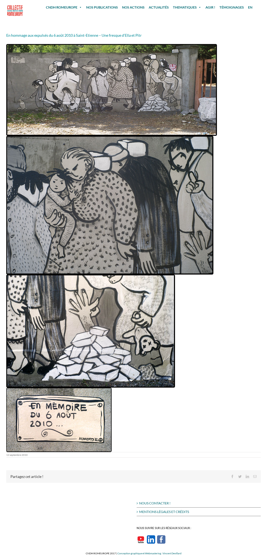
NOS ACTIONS (133, 7)
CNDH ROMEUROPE (61, 7)
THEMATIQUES (185, 7)
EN (250, 7)
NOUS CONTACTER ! (154, 503)
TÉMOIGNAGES (231, 7)
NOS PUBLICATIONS (102, 7)
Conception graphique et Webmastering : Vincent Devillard (149, 553)
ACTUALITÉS (159, 7)
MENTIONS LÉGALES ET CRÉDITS (164, 512)
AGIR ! (210, 7)
